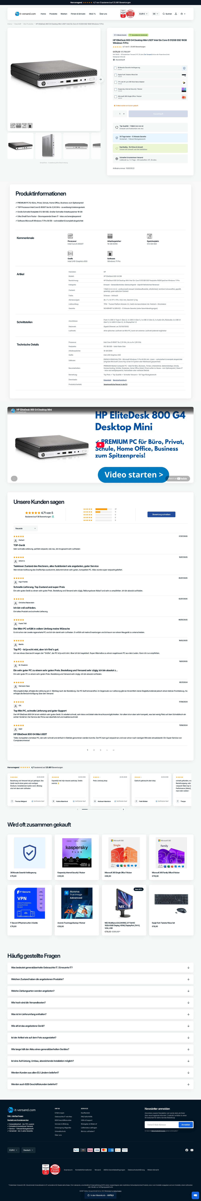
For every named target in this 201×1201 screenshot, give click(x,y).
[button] (167, 13)
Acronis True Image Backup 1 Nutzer (71, 923)
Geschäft (17, 24)
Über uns (58, 1135)
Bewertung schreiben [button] (161, 514)
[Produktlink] (29, 857)
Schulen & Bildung (62, 1124)
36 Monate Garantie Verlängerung (23, 872)
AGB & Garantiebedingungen (114, 1170)
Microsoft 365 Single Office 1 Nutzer (118, 872)
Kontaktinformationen (83, 1170)
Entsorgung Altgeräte (63, 1128)
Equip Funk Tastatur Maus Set (163, 923)
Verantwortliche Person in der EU (115, 384)
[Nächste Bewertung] (123, 809)
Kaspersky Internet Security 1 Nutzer (71, 872)
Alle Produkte (28, 24)
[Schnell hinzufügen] (16, 863)
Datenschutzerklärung (136, 1170)
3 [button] (100, 750)
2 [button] (94, 750)
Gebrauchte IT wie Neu (63, 1117)
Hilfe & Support (86, 1120)
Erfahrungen (59, 1113)
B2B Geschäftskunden (63, 1120)
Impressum (68, 1170)
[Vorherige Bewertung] (77, 809)
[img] (18, 536)
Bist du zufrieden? (88, 1131)
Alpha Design (117, 1191)
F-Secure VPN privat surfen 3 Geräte (24, 923)
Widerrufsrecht (153, 1170)
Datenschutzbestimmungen (158, 1131)
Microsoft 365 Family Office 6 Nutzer (165, 872)
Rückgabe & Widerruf (89, 1124)
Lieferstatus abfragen (89, 1128)
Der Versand (148, 54)
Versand (98, 1170)
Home (9, 24)
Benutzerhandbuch (120, 380)
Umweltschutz (60, 1131)
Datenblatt (107, 380)
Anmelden (185, 1124)
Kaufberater (85, 1113)
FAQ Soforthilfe (86, 1117)
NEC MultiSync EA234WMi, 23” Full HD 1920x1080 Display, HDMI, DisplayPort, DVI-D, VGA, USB (122, 925)
